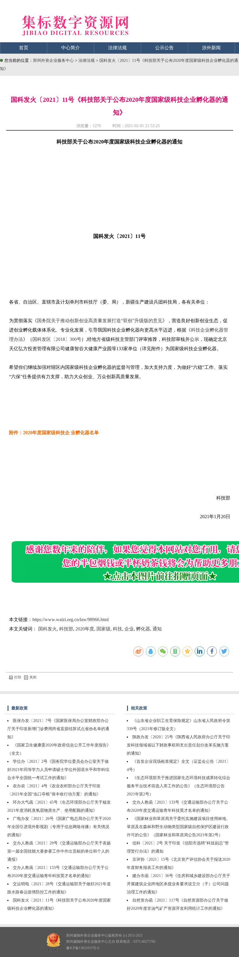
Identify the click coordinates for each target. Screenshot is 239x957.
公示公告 (164, 47)
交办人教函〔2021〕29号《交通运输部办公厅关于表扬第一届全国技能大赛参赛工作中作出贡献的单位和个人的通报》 (59, 851)
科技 (117, 628)
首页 (23, 47)
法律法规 (117, 47)
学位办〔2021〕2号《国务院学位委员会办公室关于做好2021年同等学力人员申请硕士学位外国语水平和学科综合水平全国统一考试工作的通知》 (58, 769)
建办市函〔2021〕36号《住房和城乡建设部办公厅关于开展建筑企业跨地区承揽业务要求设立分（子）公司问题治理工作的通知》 (178, 884)
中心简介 (70, 47)
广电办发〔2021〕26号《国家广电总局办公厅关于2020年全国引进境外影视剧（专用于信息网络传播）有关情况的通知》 (59, 826)
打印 (17, 677)
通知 (157, 628)
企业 (129, 628)
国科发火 (47, 628)
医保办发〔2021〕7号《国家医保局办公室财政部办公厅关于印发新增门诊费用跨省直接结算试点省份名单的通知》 (58, 728)
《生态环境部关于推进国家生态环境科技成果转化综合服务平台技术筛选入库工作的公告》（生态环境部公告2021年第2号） (178, 786)
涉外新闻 (211, 47)
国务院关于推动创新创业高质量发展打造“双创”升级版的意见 (99, 320)
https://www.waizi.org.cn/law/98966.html (70, 619)
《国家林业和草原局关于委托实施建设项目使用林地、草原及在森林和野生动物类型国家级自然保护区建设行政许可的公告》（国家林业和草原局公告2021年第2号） (178, 826)
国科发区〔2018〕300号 (56, 339)
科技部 (66, 628)
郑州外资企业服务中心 (53, 60)
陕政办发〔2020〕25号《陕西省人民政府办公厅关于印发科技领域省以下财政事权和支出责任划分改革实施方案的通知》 (178, 745)
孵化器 (143, 628)
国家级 (103, 628)
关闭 (32, 677)
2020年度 (84, 628)
